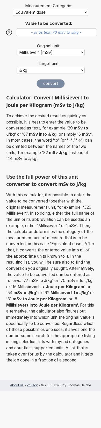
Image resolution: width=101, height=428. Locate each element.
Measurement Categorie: (48, 5)
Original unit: (48, 45)
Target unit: (49, 63)
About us (17, 385)
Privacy (32, 385)
